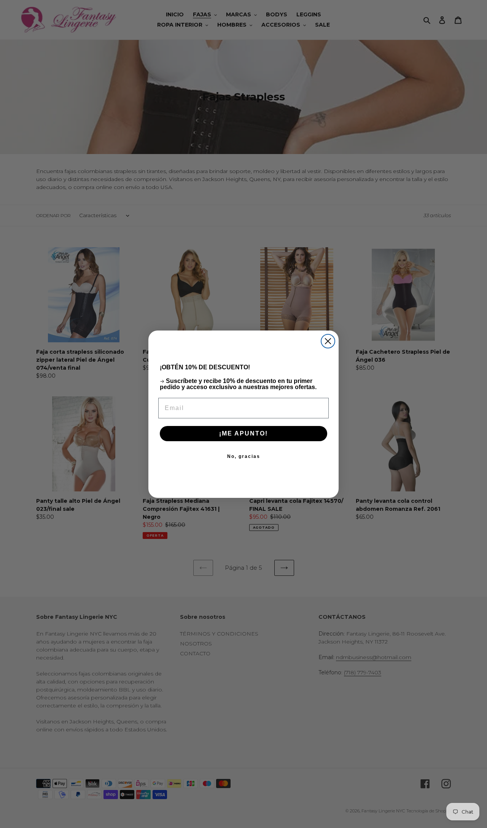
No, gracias (243, 456)
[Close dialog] (328, 341)
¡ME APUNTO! (243, 433)
